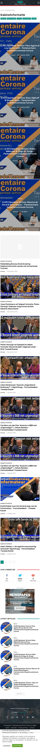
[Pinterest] (22, 717)
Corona (19, 18)
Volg (20, 574)
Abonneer (33, 574)
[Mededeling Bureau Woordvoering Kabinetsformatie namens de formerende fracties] (20, 247)
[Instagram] (12, 717)
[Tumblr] (28, 717)
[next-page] (14, 562)
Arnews (2, 271)
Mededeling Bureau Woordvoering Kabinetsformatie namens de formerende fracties (18, 266)
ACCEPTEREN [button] (17, 745)
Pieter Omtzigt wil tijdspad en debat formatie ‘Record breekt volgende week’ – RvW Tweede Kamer (18, 346)
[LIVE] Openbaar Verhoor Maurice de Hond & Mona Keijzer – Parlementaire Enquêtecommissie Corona (26, 671)
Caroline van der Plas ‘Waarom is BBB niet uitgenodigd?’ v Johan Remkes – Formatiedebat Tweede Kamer (18, 427)
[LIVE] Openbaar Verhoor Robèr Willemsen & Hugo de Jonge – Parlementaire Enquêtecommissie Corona (26, 657)
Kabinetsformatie (6, 261)
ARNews (3, 18)
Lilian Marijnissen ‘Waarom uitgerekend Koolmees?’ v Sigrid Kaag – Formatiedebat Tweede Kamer (18, 387)
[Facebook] (7, 717)
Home (2, 10)
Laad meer (19, 694)
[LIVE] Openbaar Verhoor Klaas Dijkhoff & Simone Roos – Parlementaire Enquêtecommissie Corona (26, 642)
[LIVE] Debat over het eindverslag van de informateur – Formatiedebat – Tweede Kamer (18, 508)
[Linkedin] (17, 717)
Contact (31, 727)
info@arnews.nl (22, 712)
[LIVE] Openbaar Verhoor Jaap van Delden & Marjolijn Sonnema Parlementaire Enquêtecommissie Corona (26, 685)
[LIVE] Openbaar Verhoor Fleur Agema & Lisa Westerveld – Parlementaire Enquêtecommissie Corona (26, 628)
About (7, 727)
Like (7, 574)
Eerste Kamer (26, 18)
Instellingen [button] (7, 745)
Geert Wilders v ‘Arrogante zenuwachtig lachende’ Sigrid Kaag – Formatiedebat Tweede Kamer (18, 548)
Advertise (14, 727)
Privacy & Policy (23, 727)
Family (34, 18)
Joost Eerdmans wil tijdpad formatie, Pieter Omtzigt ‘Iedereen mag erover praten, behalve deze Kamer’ (19, 306)
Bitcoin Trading (11, 18)
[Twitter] (33, 717)
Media (20, 42)
